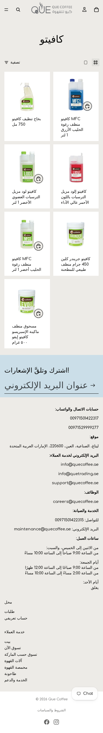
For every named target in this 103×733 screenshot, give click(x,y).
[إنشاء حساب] (93, 385)
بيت (7, 642)
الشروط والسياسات (51, 710)
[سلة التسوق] (96, 10)
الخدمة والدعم (15, 680)
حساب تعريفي (15, 618)
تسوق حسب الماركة (20, 654)
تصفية (15, 62)
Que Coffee (58, 699)
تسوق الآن (12, 648)
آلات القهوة (13, 661)
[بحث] (18, 10)
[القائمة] (6, 9)
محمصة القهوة (15, 667)
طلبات (9, 612)
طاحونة (10, 674)
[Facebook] (46, 722)
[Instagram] (56, 722)
